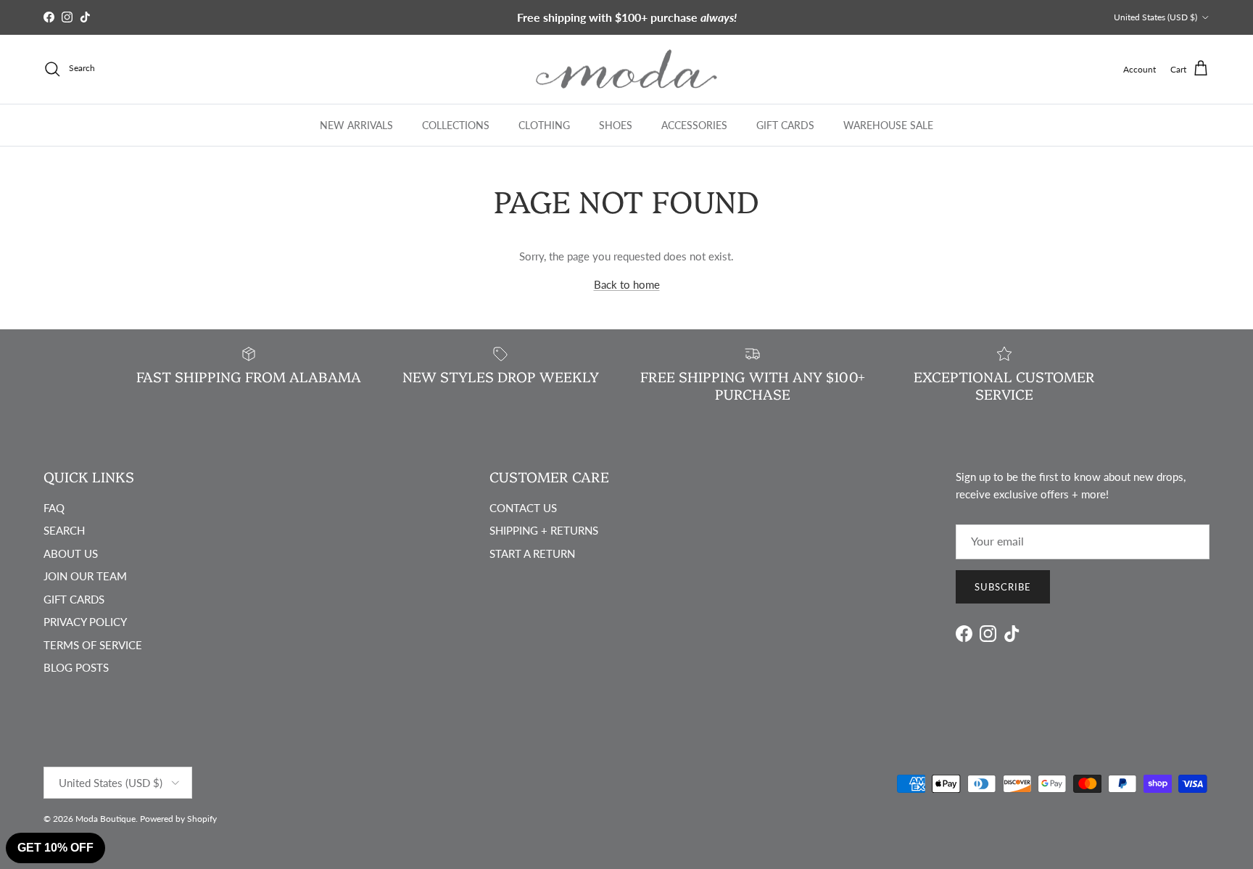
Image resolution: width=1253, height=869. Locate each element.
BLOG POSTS (76, 667)
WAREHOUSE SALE (888, 124)
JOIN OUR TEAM (85, 575)
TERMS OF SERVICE (93, 644)
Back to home (627, 284)
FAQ (54, 507)
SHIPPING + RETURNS (543, 530)
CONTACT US (523, 507)
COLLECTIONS (455, 124)
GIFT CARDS (785, 124)
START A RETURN (532, 553)
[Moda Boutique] (626, 69)
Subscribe (1003, 587)
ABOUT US (71, 553)
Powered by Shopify (178, 818)
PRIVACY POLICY (85, 621)
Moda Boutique (105, 818)
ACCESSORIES (694, 124)
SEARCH (64, 530)
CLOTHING (544, 124)
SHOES (615, 124)
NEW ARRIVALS (356, 124)
